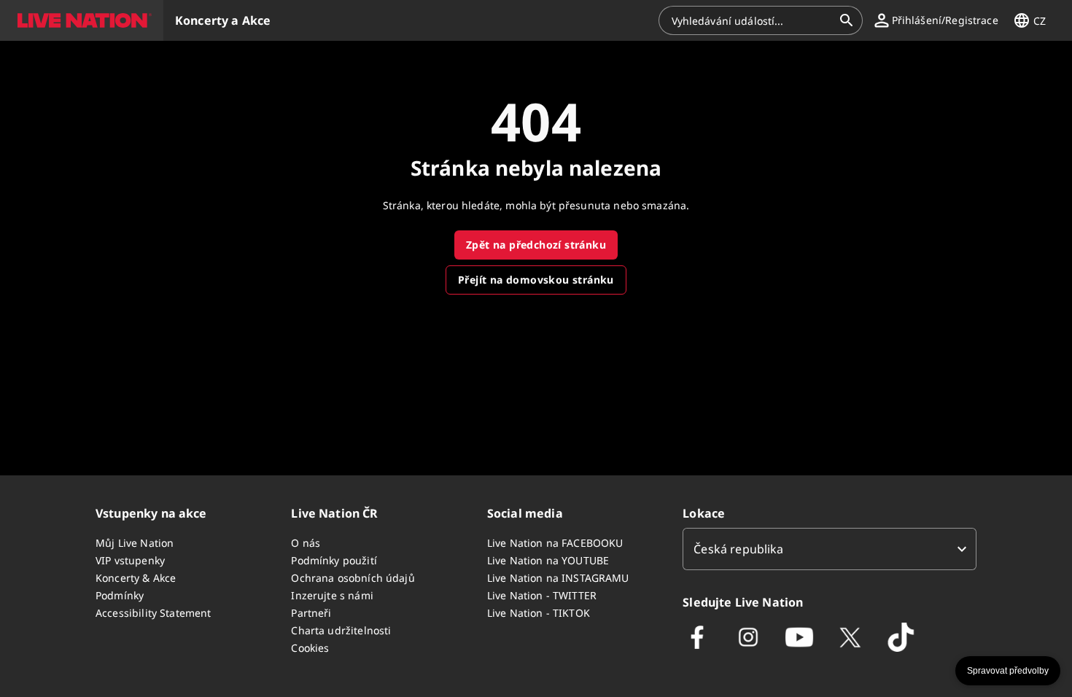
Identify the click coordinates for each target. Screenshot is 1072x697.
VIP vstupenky (130, 560)
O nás (305, 543)
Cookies (310, 648)
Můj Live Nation (135, 543)
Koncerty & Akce (136, 578)
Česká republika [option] (738, 549)
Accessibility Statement (153, 613)
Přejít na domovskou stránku (536, 280)
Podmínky (120, 595)
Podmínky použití (333, 560)
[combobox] (752, 20)
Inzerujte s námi (332, 595)
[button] (81, 20)
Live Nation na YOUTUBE (548, 560)
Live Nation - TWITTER (542, 595)
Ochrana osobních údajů (352, 578)
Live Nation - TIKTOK (538, 613)
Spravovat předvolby (1008, 671)
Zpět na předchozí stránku (536, 245)
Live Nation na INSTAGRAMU (558, 578)
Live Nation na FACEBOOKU (555, 543)
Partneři (311, 613)
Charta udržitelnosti (341, 630)
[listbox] (829, 549)
